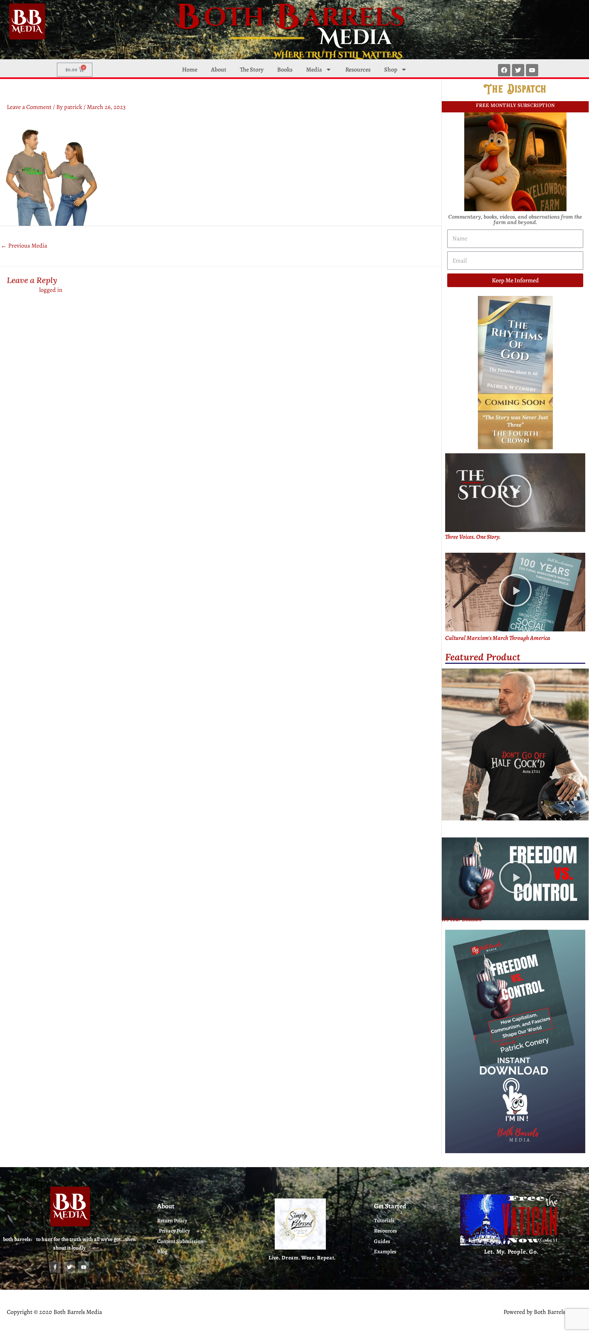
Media (314, 69)
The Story (251, 69)
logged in (50, 290)
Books (284, 69)
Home (189, 69)
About (218, 69)
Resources (358, 69)
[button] (515, 493)
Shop (390, 69)
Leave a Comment (29, 107)
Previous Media (24, 245)
